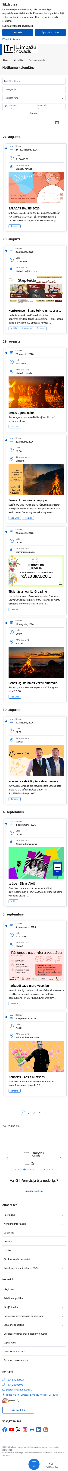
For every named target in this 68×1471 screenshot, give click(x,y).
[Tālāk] (60, 1158)
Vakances (9, 1232)
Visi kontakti (18, 1410)
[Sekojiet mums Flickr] (32, 1429)
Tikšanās (40, 328)
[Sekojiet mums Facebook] (4, 1429)
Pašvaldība (9, 1214)
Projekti (8, 1241)
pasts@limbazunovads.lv (19, 1389)
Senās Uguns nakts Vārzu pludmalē (33, 683)
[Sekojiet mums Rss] (45, 1429)
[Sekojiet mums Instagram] (25, 1429)
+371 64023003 (15, 1379)
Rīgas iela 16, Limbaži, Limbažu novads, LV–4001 (32, 1394)
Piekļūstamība (11, 1307)
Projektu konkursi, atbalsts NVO (21, 1268)
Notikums (15, 426)
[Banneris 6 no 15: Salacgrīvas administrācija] (34, 1158)
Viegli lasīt (9, 1289)
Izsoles (7, 1250)
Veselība (14, 1003)
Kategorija (11, 89)
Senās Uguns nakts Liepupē (28, 500)
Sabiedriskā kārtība (14, 1324)
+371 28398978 (14, 1384)
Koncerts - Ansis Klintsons (27, 1077)
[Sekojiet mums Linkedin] (38, 1429)
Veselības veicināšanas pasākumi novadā (25, 1333)
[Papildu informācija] (18, 1401)
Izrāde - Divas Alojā (22, 883)
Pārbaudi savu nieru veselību (29, 986)
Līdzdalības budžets (14, 1351)
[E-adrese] (8, 1400)
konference (27, 328)
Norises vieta (12, 97)
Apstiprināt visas (50, 32)
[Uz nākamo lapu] (45, 1113)
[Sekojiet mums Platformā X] (18, 1429)
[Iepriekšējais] (7, 1158)
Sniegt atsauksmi (34, 1190)
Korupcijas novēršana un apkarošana (23, 1315)
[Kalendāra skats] (57, 122)
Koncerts (15, 226)
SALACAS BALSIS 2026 (24, 208)
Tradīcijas (28, 518)
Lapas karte (10, 1342)
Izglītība (14, 328)
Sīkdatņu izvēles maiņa (16, 1360)
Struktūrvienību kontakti (17, 1259)
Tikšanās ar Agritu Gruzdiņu (28, 591)
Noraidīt (18, 32)
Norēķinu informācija (15, 1223)
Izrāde (13, 901)
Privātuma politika (13, 1298)
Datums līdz (42, 105)
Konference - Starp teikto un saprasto (35, 310)
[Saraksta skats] (64, 122)
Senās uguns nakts (21, 413)
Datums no (14, 105)
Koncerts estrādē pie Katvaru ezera (33, 781)
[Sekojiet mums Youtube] (11, 1429)
